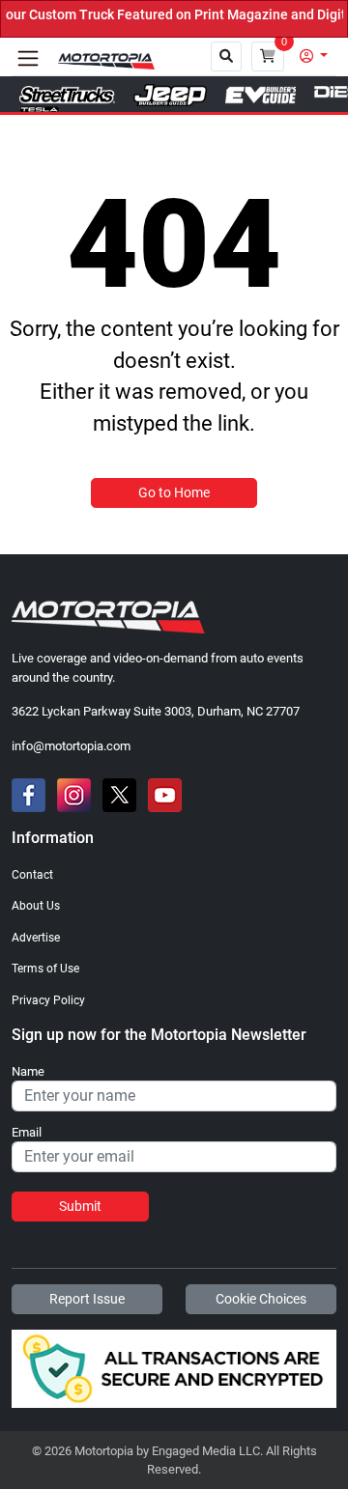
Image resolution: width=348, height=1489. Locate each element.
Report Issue (87, 1298)
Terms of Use (45, 968)
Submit (80, 1206)
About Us (36, 906)
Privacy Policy (48, 1000)
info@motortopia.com (71, 746)
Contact (32, 875)
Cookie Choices (261, 1298)
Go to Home (174, 492)
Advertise (36, 937)
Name (28, 1072)
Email (27, 1132)
